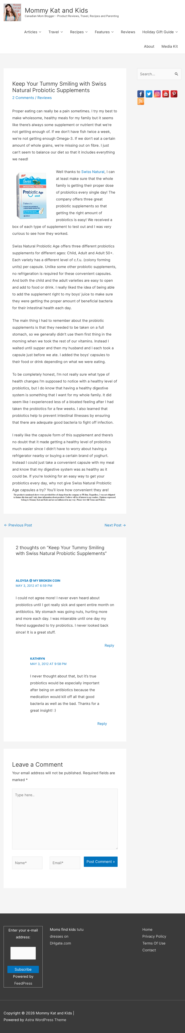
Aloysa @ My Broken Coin (38, 580)
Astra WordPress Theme (45, 1020)
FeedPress (23, 983)
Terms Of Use (153, 943)
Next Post (115, 525)
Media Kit (170, 46)
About (149, 46)
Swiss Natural (92, 172)
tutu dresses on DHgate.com (67, 936)
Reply (109, 645)
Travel (53, 32)
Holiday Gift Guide (158, 32)
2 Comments (23, 98)
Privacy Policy (154, 936)
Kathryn (37, 658)
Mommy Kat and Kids (56, 10)
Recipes (77, 32)
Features (102, 32)
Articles (30, 32)
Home (147, 929)
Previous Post (18, 525)
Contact (149, 950)
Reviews (128, 32)
